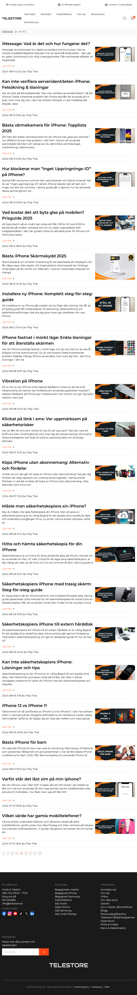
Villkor (104, 896)
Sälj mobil (61, 903)
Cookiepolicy (97, 987)
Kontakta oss (31, 22)
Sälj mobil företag (65, 914)
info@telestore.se (12, 903)
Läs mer (7, 66)
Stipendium (108, 921)
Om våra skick (109, 900)
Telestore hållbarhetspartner (118, 917)
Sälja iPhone (62, 907)
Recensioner (98, 14)
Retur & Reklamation (113, 928)
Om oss (81, 14)
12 (40, 853)
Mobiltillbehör (64, 14)
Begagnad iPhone (66, 893)
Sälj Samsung (63, 910)
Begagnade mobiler (67, 889)
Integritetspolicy (81, 987)
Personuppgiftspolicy (113, 914)
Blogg (104, 910)
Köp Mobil (29, 14)
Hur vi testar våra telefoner (117, 907)
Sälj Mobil (46, 14)
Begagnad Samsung (67, 896)
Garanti (105, 903)
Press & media (109, 924)
